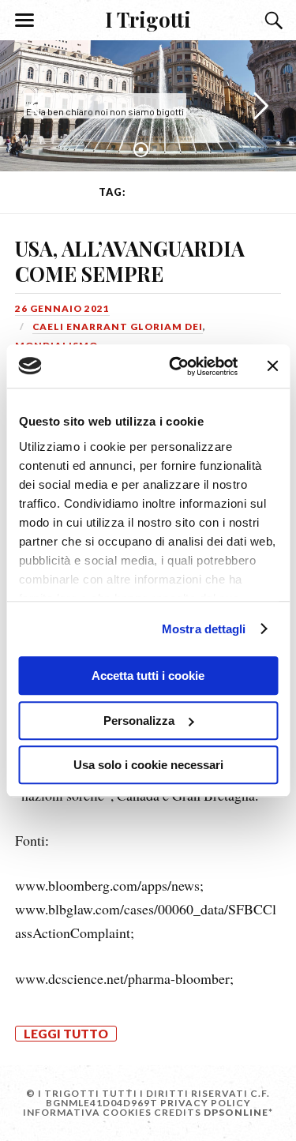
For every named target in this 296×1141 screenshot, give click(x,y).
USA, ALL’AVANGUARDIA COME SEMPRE (130, 261)
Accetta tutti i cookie (148, 675)
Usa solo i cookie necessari (148, 764)
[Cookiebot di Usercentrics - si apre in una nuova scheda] (176, 366)
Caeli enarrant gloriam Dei (117, 326)
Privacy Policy (205, 1103)
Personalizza (138, 720)
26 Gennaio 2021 (62, 308)
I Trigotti (148, 19)
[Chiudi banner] (272, 366)
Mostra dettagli (204, 629)
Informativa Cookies (87, 1112)
